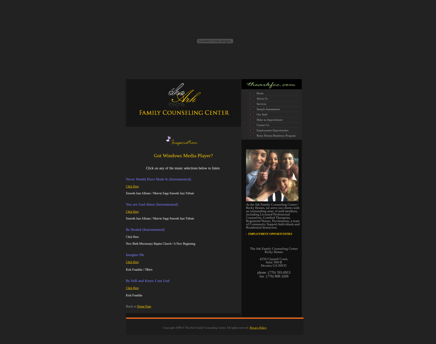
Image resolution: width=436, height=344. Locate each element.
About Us (262, 98)
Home (260, 93)
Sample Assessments (268, 109)
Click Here (132, 186)
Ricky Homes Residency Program (276, 135)
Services (261, 103)
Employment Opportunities (272, 130)
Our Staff (262, 114)
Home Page (144, 306)
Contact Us (263, 125)
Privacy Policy (258, 327)
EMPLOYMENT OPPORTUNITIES (270, 233)
